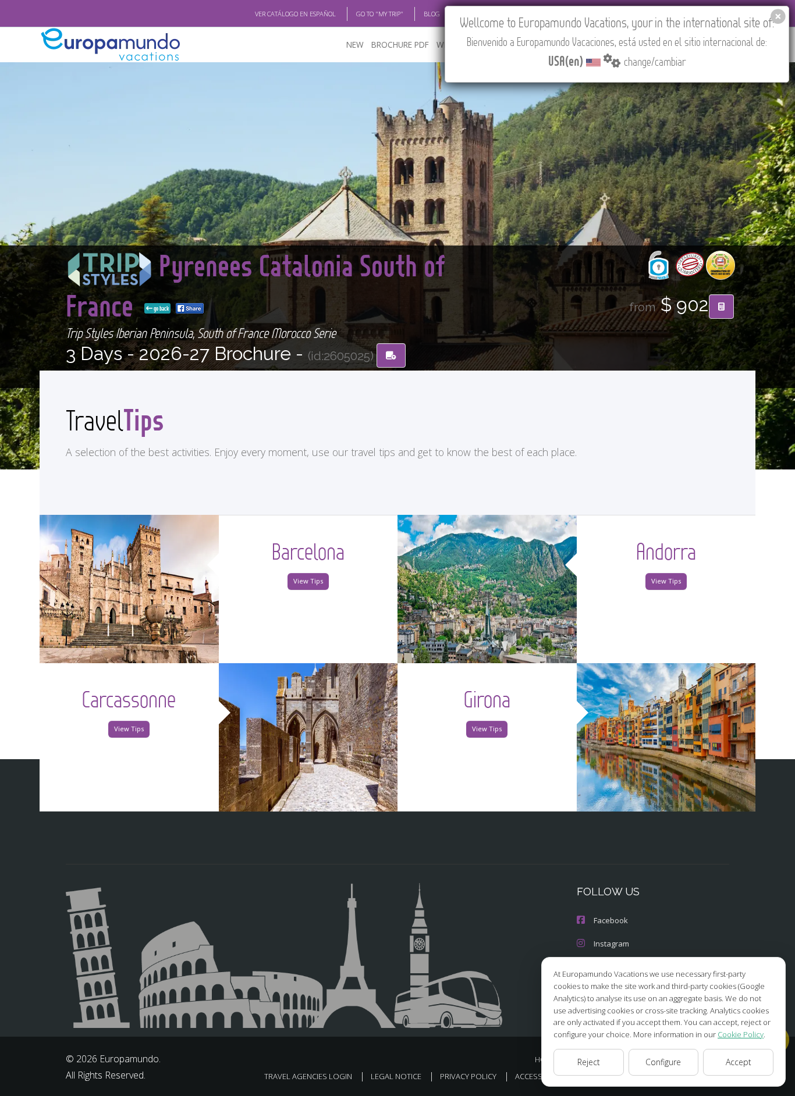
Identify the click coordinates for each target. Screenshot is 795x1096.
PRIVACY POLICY (468, 1076)
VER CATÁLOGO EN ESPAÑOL (295, 13)
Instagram (611, 943)
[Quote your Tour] (721, 306)
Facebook (611, 920)
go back (160, 308)
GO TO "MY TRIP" (379, 13)
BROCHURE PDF (400, 44)
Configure (663, 1061)
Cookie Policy (741, 1034)
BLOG (432, 13)
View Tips (308, 581)
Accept (738, 1061)
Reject (588, 1061)
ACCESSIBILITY (540, 1076)
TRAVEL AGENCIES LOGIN (308, 1076)
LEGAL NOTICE (396, 1076)
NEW (355, 44)
